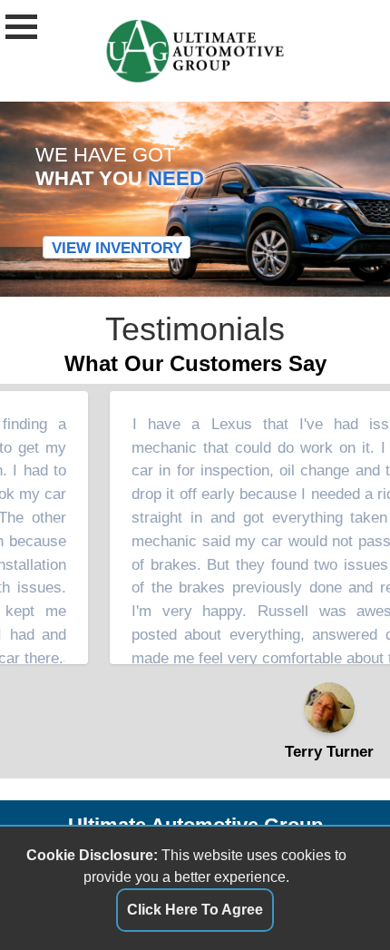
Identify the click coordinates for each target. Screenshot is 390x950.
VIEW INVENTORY (117, 247)
